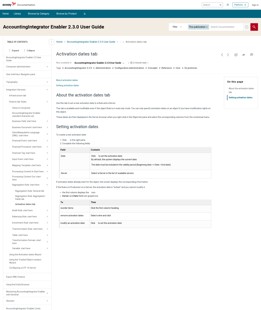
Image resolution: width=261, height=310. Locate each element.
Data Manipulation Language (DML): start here (26, 134)
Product (178, 27)
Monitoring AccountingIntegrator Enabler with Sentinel (25, 293)
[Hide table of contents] (51, 42)
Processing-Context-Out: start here (26, 178)
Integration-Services (16, 89)
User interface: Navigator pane (20, 74)
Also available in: (64, 62)
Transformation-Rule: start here (27, 229)
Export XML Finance (15, 277)
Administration (103, 68)
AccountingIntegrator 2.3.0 (78, 68)
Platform (238, 4)
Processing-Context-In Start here (28, 171)
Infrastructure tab (17, 95)
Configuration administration (129, 68)
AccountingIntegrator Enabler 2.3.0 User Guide (91, 41)
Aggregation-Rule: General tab (29, 191)
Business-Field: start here (24, 121)
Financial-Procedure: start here (27, 147)
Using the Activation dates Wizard (25, 254)
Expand (15, 50)
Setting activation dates (67, 85)
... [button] (120, 41)
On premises (190, 68)
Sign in (255, 5)
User (178, 68)
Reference (166, 68)
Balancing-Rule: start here (24, 216)
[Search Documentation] (254, 27)
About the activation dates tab (241, 90)
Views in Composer (21, 108)
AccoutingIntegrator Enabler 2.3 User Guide (23, 59)
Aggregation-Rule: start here (25, 185)
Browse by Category (38, 13)
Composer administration (18, 66)
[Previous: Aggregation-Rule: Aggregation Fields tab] (222, 55)
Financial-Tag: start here (23, 153)
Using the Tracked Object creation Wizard (25, 261)
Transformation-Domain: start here (26, 241)
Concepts (153, 68)
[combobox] (215, 27)
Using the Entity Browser (17, 284)
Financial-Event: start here (24, 140)
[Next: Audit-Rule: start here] (228, 55)
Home (5, 13)
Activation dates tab (25, 204)
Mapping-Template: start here (26, 165)
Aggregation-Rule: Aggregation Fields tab (30, 197)
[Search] (220, 4)
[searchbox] (212, 4)
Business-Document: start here (27, 127)
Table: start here (20, 235)
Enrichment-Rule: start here (25, 223)
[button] (84, 14)
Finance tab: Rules (17, 102)
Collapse (31, 50)
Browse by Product (66, 13)
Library (17, 13)
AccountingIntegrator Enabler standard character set (26, 114)
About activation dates (67, 80)
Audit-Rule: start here (22, 210)
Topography (12, 82)
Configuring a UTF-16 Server (22, 268)
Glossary (10, 301)
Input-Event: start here (23, 159)
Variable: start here (21, 248)
